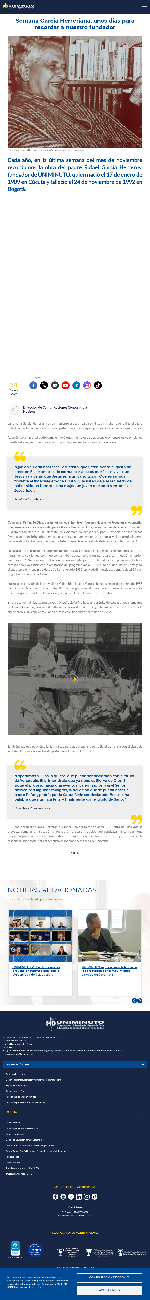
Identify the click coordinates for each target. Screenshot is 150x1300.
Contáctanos (75, 1207)
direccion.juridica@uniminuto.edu (18, 1054)
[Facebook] (33, 385)
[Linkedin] (76, 385)
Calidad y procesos (15, 1134)
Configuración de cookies (109, 1277)
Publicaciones (12, 1157)
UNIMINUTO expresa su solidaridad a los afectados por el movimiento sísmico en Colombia (109, 971)
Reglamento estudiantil (17, 1085)
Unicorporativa (13, 1162)
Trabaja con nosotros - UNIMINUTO (22, 1168)
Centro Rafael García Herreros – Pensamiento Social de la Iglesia (36, 1151)
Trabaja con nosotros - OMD (19, 1174)
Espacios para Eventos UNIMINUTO (22, 1128)
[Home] (18, 7)
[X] (44, 385)
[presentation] (134, 1001)
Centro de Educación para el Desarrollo (24, 1140)
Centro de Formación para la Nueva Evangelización (30, 1145)
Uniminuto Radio (14, 1123)
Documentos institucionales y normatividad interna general (34, 1080)
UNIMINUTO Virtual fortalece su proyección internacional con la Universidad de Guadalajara (36, 971)
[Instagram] (87, 385)
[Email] (55, 385)
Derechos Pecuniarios (16, 1074)
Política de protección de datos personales (25, 1102)
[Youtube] (66, 385)
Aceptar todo (109, 1290)
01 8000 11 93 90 (86, 1215)
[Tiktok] (98, 385)
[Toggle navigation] (144, 7)
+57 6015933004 (80, 1212)
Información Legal (18, 1064)
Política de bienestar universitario (22, 1097)
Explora (75, 1112)
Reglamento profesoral (17, 1091)
